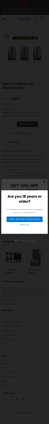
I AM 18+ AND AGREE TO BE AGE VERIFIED (24, 219)
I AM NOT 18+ (24, 225)
